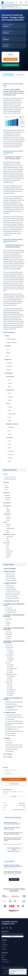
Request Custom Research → (14, 851)
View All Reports (14, 879)
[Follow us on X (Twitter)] (10, 928)
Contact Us (14, 796)
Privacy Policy (6, 973)
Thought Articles (5, 961)
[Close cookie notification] (25, 970)
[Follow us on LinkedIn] (3, 928)
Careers (3, 942)
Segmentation (20, 74)
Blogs (3, 957)
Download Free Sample (14, 779)
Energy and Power (9, 6)
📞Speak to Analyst (14, 783)
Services (4, 947)
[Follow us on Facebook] (6, 928)
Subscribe (12, 936)
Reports (3, 955)
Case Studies (5, 944)
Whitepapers (4, 959)
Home (3, 6)
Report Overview (8, 74)
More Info (12, 973)
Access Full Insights (10, 59)
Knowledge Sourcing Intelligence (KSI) (9, 923)
